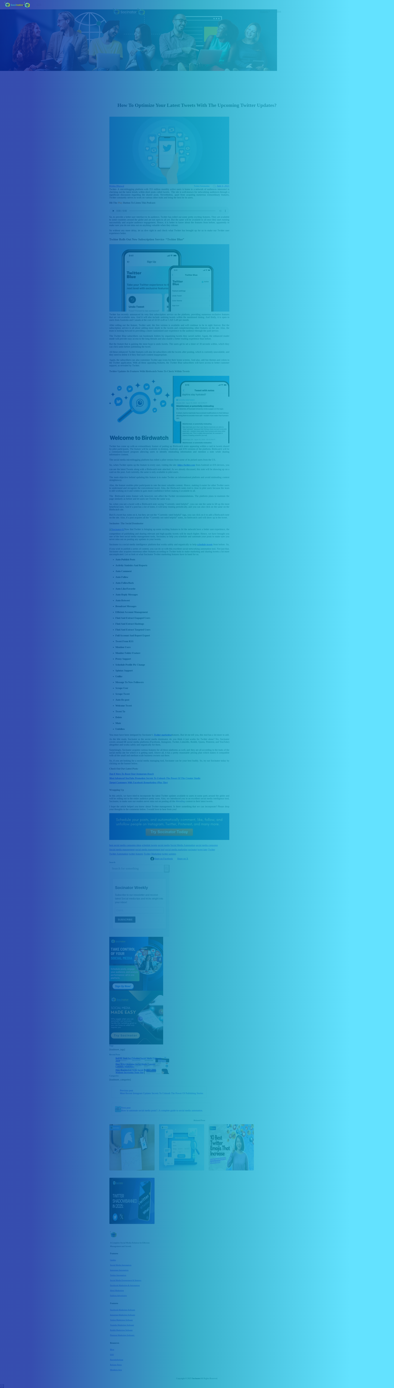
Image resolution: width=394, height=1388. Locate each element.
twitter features (136, 854)
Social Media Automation (182, 845)
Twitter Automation (118, 854)
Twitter (211, 849)
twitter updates (169, 854)
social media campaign (207, 845)
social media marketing (176, 849)
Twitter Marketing (152, 854)
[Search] (166, 868)
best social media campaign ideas (125, 845)
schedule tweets (149, 845)
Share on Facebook (163, 858)
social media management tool (150, 849)
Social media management (122, 849)
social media (164, 845)
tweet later (202, 849)
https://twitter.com (186, 465)
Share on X (182, 858)
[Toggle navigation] (39, 5)
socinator (192, 849)
